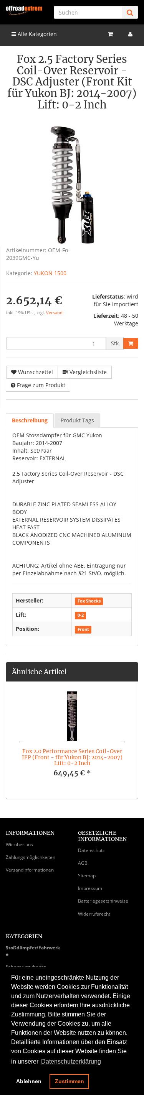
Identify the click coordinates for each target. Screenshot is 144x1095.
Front (83, 629)
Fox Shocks (89, 601)
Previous (21, 740)
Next (123, 740)
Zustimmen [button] (69, 1081)
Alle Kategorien (36, 34)
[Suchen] (130, 12)
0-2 (81, 615)
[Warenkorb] (110, 34)
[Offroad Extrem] (24, 10)
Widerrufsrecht (94, 914)
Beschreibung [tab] (30, 420)
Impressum (90, 888)
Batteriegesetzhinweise (103, 901)
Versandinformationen (30, 870)
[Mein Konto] (130, 34)
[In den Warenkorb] (130, 343)
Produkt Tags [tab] (77, 420)
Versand (54, 312)
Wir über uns (19, 844)
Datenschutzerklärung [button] (71, 1061)
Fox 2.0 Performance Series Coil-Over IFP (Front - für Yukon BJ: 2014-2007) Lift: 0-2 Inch (72, 757)
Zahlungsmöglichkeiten (30, 857)
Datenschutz (91, 850)
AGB (83, 863)
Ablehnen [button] (28, 1081)
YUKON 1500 (50, 273)
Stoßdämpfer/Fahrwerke (33, 950)
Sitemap (87, 875)
